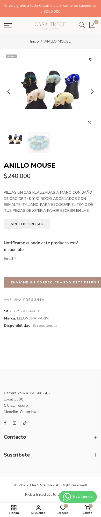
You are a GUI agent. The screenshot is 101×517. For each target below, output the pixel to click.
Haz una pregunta (24, 300)
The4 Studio (40, 485)
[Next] (92, 91)
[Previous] (9, 91)
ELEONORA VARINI (33, 318)
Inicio (34, 41)
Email (10, 258)
